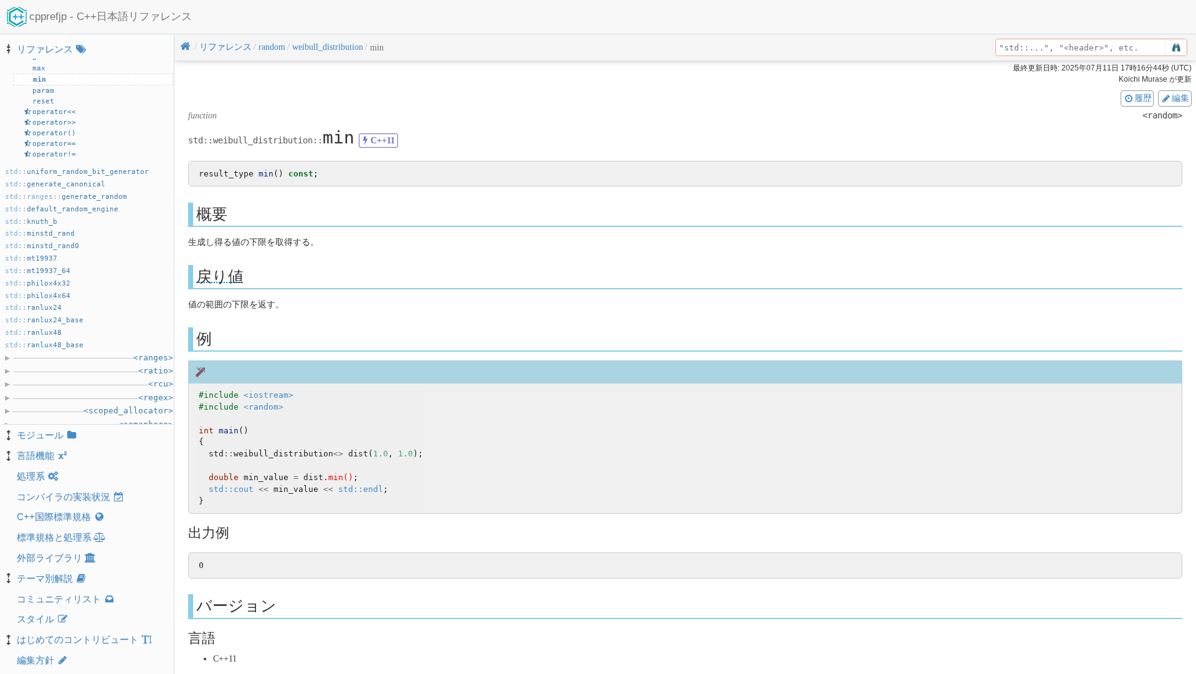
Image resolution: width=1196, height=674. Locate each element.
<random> (263, 407)
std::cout (231, 489)
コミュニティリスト (59, 599)
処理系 (31, 476)
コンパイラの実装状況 (63, 496)
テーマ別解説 (45, 578)
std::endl (360, 489)
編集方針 (35, 660)
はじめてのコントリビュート (77, 639)
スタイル (35, 619)
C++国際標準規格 (54, 516)
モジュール (40, 435)
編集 (1180, 98)
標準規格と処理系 (54, 537)
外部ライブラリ (49, 557)
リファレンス (45, 49)
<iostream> (268, 395)
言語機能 (35, 455)
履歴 (1143, 98)
